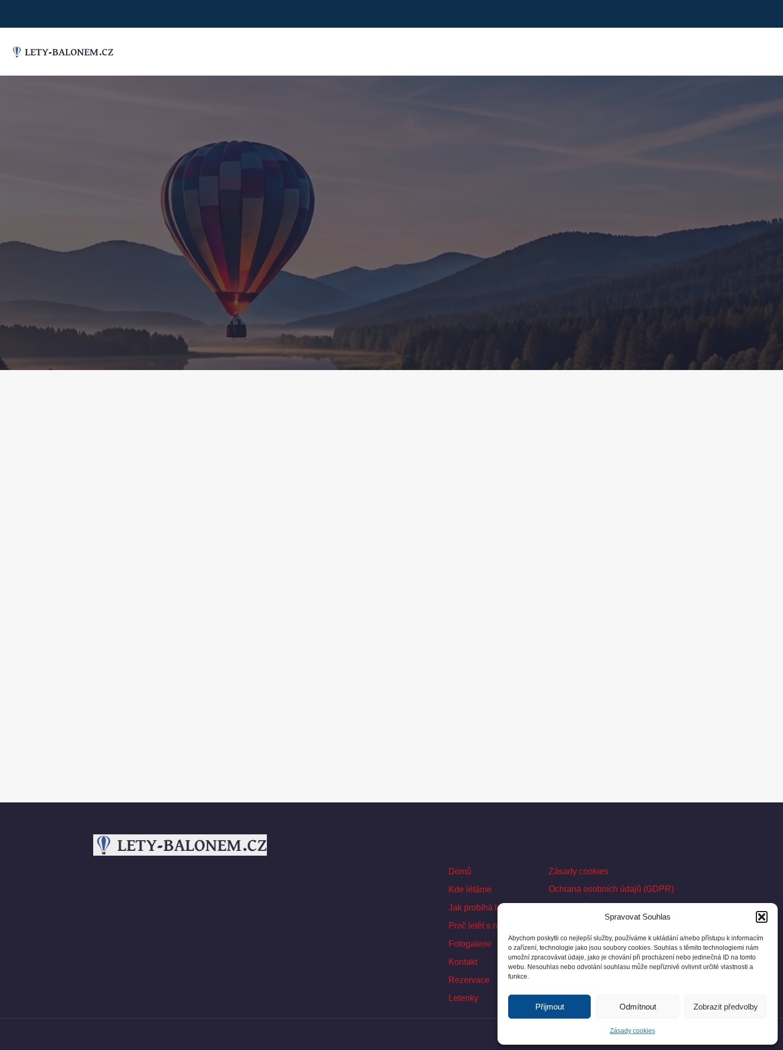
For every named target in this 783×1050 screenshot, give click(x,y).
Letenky (463, 998)
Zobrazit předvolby (726, 1006)
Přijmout (549, 1006)
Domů (459, 871)
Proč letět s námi (479, 925)
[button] (761, 917)
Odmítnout (637, 1006)
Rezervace (469, 980)
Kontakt (462, 961)
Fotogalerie (470, 943)
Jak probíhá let (476, 907)
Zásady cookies (632, 1031)
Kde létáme (470, 889)
